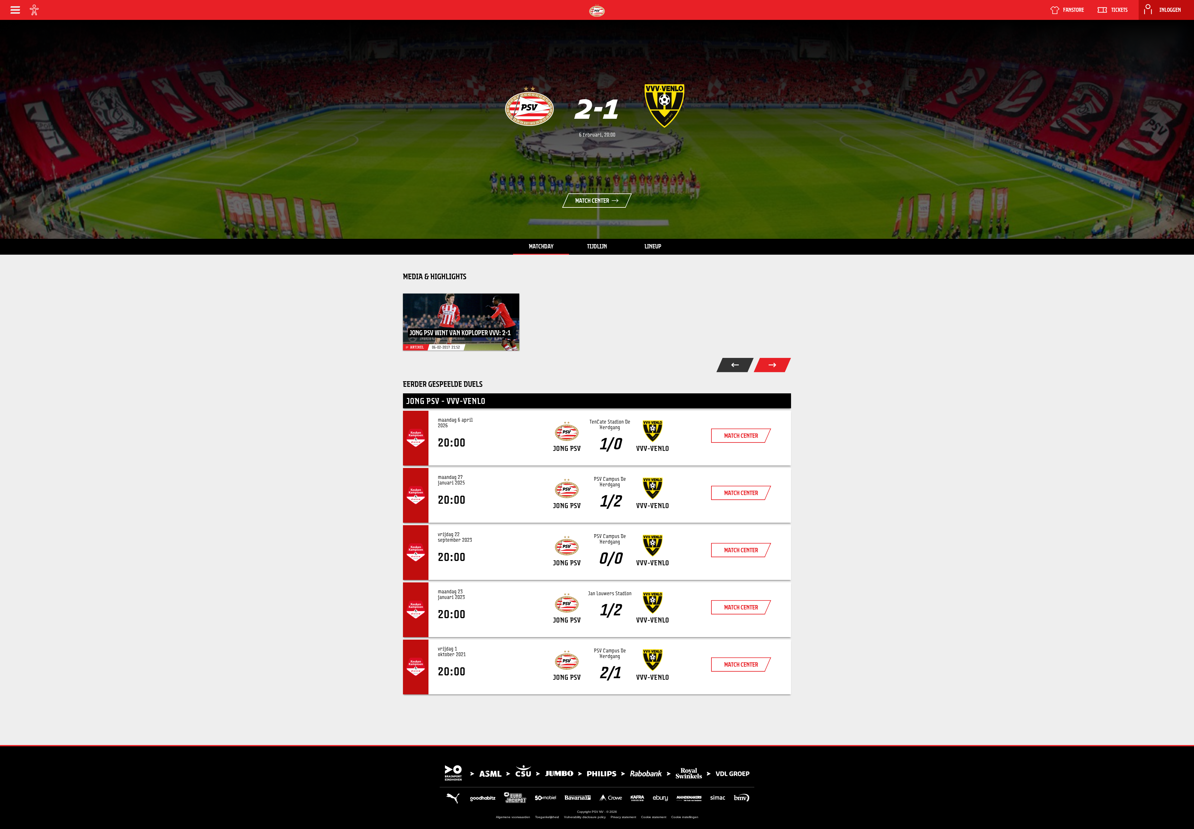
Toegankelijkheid (547, 817)
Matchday (541, 246)
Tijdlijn (597, 246)
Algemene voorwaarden (513, 817)
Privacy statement (623, 817)
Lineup (653, 246)
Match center (592, 200)
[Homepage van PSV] (597, 10)
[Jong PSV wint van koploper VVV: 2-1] (461, 322)
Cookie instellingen (684, 817)
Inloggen (1170, 10)
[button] (15, 10)
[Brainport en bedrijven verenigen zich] (597, 773)
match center (741, 435)
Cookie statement (653, 817)
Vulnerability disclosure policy (585, 817)
